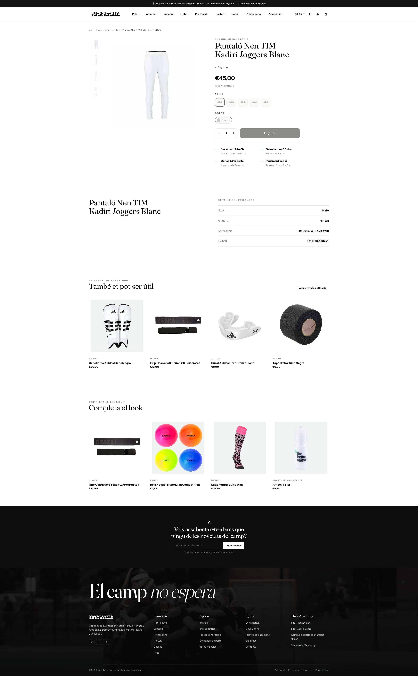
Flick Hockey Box (300, 622)
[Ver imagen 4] (96, 91)
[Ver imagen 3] (96, 76)
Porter (220, 14)
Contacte (250, 646)
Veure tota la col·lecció (312, 288)
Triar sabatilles (208, 628)
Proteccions (161, 634)
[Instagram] (92, 642)
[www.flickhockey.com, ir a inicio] (105, 14)
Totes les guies (208, 646)
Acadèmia (275, 14)
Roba (184, 14)
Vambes (150, 14)
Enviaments (252, 622)
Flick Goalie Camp (301, 628)
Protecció (201, 14)
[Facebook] (106, 642)
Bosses (168, 14)
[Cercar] (310, 14)
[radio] (220, 102)
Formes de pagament (257, 634)
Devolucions (252, 628)
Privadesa (293, 670)
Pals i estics (160, 622)
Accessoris (254, 14)
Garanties (251, 640)
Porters (158, 640)
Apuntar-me (233, 545)
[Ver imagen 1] (96, 44)
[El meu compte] (318, 14)
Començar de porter (211, 640)
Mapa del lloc (322, 670)
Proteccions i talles (210, 634)
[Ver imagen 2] (96, 60)
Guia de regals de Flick (108, 30)
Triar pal (204, 622)
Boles (235, 14)
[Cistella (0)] (325, 14)
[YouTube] (99, 642)
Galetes (307, 670)
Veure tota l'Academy (303, 645)
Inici (91, 30)
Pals (134, 14)
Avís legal (279, 670)
